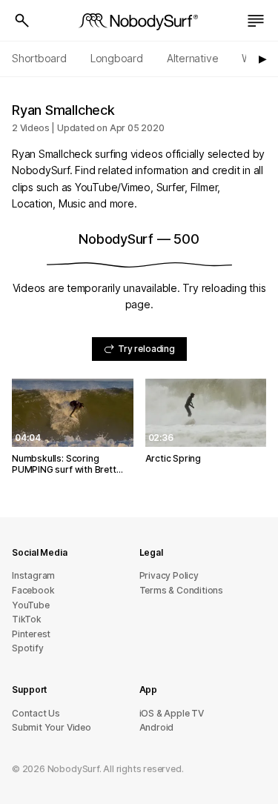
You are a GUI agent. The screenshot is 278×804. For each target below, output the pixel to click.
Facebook (33, 590)
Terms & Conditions (181, 590)
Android (156, 727)
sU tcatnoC (36, 713)
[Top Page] (139, 20)
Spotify (28, 648)
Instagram (33, 575)
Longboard (116, 58)
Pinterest (31, 633)
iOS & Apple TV (171, 713)
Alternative (193, 58)
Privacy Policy (169, 575)
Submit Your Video (51, 727)
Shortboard (39, 58)
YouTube (31, 605)
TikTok (27, 619)
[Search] (22, 20)
